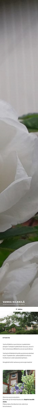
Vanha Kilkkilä (14, 302)
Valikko (20, 309)
